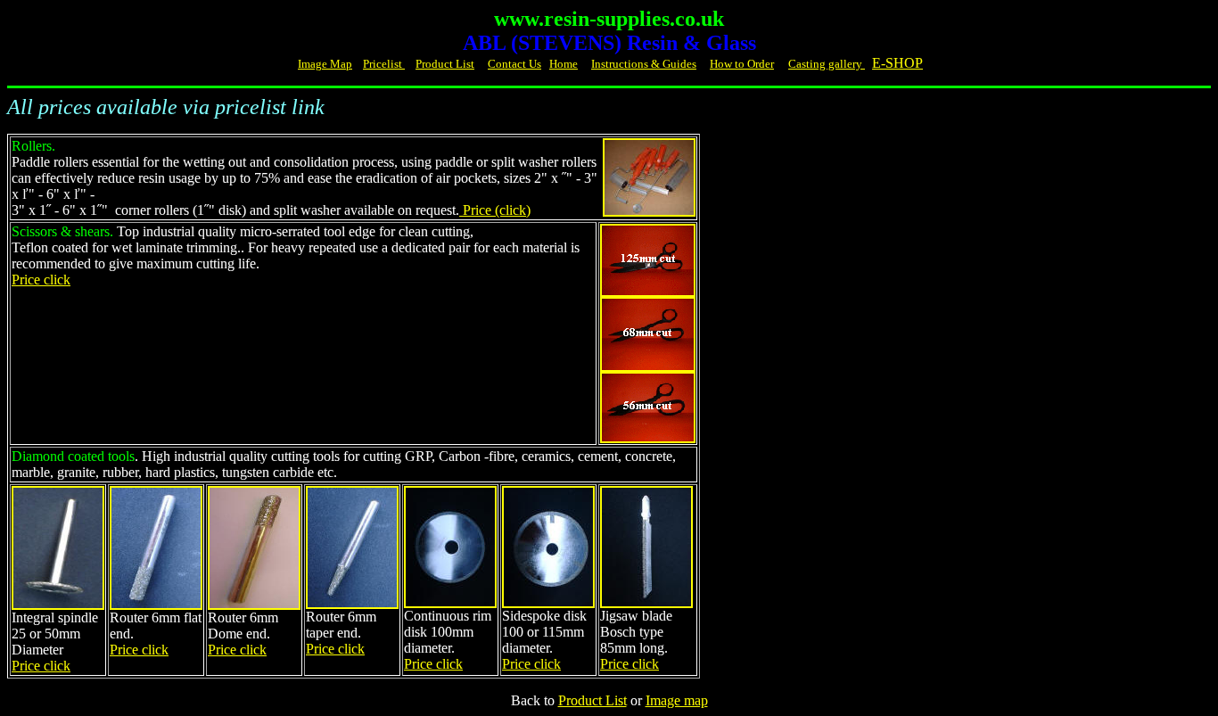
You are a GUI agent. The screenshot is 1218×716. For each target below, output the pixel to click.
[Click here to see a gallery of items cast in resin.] (863, 62)
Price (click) (495, 210)
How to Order (742, 63)
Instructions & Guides (643, 63)
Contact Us (514, 63)
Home (563, 63)
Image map (677, 700)
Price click (41, 279)
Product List (445, 63)
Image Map (325, 63)
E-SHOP (897, 62)
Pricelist (384, 63)
